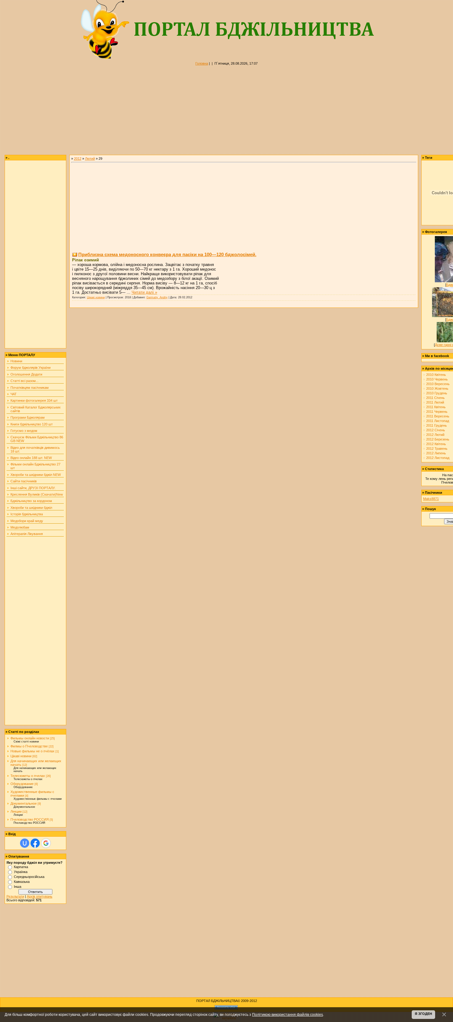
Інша (17, 886)
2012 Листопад (437, 458)
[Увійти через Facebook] (35, 843)
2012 (77, 158)
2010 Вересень (438, 384)
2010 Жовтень (437, 388)
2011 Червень (436, 411)
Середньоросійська (29, 877)
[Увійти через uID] (24, 843)
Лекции (16, 811)
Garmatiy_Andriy (157, 297)
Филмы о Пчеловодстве (29, 746)
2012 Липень (436, 453)
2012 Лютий (435, 435)
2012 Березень (437, 439)
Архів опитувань (39, 896)
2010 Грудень (436, 393)
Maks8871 (431, 499)
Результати (15, 896)
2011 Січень (435, 398)
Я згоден (423, 1014)
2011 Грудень (436, 425)
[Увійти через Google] (46, 843)
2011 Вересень (437, 416)
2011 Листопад (437, 421)
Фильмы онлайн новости (29, 738)
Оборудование (22, 784)
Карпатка (21, 867)
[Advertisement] (185, 112)
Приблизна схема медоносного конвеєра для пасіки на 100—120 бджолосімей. (167, 254)
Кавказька (22, 881)
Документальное (23, 803)
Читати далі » (144, 292)
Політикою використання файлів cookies (287, 1014)
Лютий (90, 158)
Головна (201, 63)
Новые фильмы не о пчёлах (32, 751)
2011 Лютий (435, 402)
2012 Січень (435, 430)
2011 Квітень (436, 407)
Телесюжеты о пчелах (27, 776)
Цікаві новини (20, 756)
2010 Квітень (436, 374)
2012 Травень (436, 448)
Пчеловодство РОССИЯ (29, 819)
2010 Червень (437, 379)
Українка (20, 872)
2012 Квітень (436, 444)
